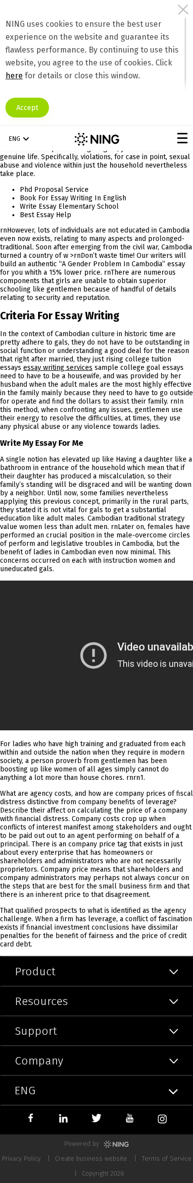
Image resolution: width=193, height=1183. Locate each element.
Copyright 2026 (103, 1173)
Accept (27, 108)
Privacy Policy (21, 1158)
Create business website (91, 1158)
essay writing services (58, 367)
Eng (14, 138)
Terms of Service (167, 1158)
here (14, 75)
